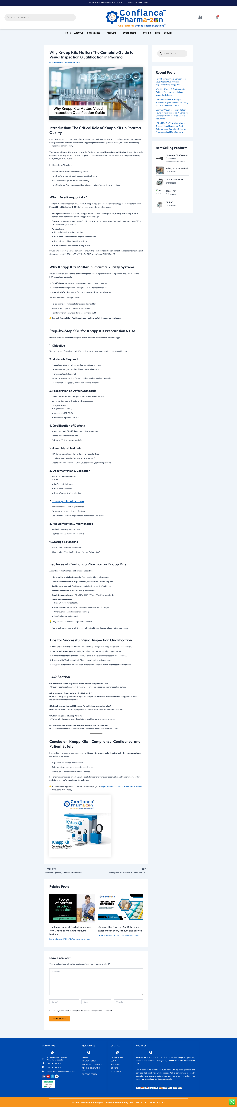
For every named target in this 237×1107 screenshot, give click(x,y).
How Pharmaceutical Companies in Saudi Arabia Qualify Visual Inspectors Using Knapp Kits (171, 82)
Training (147, 33)
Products (111, 33)
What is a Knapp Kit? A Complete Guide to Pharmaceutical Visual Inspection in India (170, 92)
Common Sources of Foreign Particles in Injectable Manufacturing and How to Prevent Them (172, 102)
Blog (157, 33)
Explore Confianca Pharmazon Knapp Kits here (121, 786)
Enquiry (168, 33)
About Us (78, 33)
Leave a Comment (56, 939)
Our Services (93, 33)
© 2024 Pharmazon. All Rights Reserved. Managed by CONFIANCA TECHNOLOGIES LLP (118, 1102)
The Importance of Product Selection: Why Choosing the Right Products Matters (70, 930)
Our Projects (129, 33)
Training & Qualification (68, 501)
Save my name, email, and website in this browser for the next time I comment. (82, 1011)
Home (68, 33)
